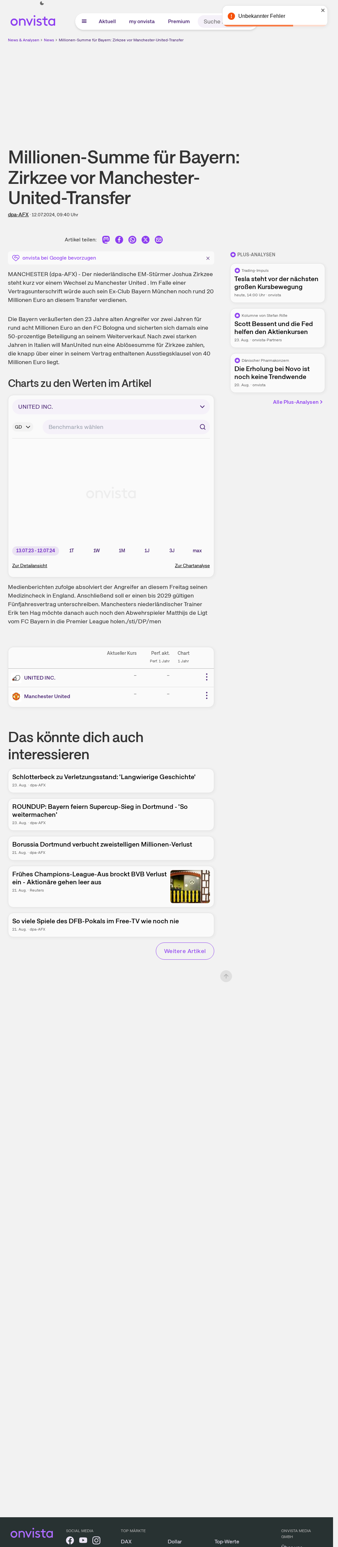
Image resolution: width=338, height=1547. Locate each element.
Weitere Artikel (185, 951)
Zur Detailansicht (29, 565)
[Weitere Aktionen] (206, 677)
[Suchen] (202, 427)
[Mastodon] (106, 241)
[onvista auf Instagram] (96, 1541)
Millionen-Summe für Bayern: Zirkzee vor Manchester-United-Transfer (121, 40)
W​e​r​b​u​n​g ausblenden (224, 90)
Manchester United (47, 696)
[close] (323, 10)
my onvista (142, 21)
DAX (126, 1541)
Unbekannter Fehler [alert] (261, 16)
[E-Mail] (159, 241)
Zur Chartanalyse (192, 565)
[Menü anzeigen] (84, 21)
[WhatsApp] (132, 241)
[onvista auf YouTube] (83, 1541)
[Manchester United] (17, 696)
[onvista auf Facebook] (70, 1541)
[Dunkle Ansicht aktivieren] (42, 3)
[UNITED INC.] (17, 678)
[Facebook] (119, 241)
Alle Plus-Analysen (296, 401)
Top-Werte (227, 1541)
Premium (179, 21)
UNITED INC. (39, 677)
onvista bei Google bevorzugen (59, 257)
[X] (146, 241)
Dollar (175, 1541)
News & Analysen (23, 40)
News (49, 40)
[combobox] (126, 427)
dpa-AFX (18, 214)
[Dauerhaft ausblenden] (208, 257)
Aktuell (107, 21)
